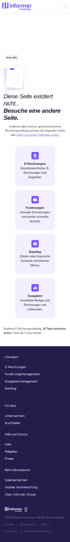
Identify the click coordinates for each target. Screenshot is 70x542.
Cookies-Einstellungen (37, 531)
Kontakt (9, 524)
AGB (43, 524)
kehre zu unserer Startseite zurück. (38, 134)
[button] (64, 6)
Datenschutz (27, 524)
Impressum (11, 531)
